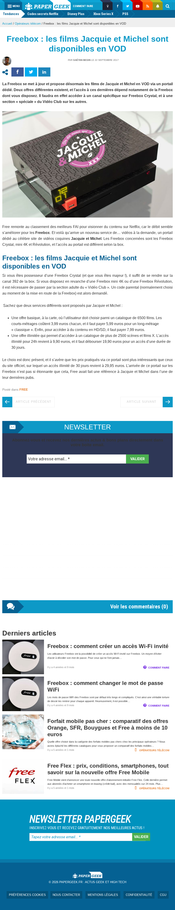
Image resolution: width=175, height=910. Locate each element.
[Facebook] (118, 6)
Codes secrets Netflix (42, 14)
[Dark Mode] (108, 6)
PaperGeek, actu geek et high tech (48, 5)
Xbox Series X (103, 14)
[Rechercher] (168, 6)
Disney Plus (75, 14)
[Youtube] (138, 6)
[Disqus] (87, 543)
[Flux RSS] (148, 6)
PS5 (125, 14)
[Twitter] (128, 6)
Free (23, 389)
